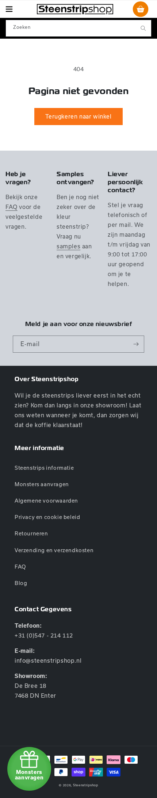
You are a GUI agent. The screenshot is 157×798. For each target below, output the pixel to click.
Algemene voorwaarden (46, 500)
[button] (9, 9)
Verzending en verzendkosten (54, 550)
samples (68, 246)
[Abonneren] (136, 344)
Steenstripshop (85, 785)
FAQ (11, 207)
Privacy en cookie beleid (47, 517)
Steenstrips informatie (44, 468)
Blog (21, 583)
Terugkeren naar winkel (78, 116)
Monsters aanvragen (42, 484)
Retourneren (31, 533)
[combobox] (78, 28)
